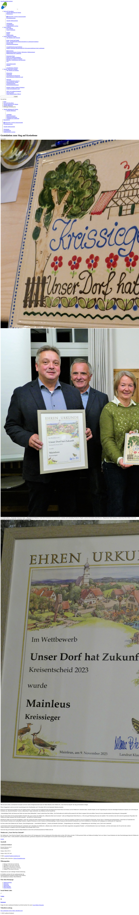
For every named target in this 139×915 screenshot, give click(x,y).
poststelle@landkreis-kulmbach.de (12, 856)
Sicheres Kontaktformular (19, 858)
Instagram (3, 902)
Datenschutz (6, 885)
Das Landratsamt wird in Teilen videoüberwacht (12, 910)
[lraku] (9, 8)
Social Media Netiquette (38, 905)
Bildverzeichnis (7, 886)
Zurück (2, 839)
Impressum (5, 883)
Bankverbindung (7, 887)
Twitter (2, 896)
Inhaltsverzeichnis (7, 882)
